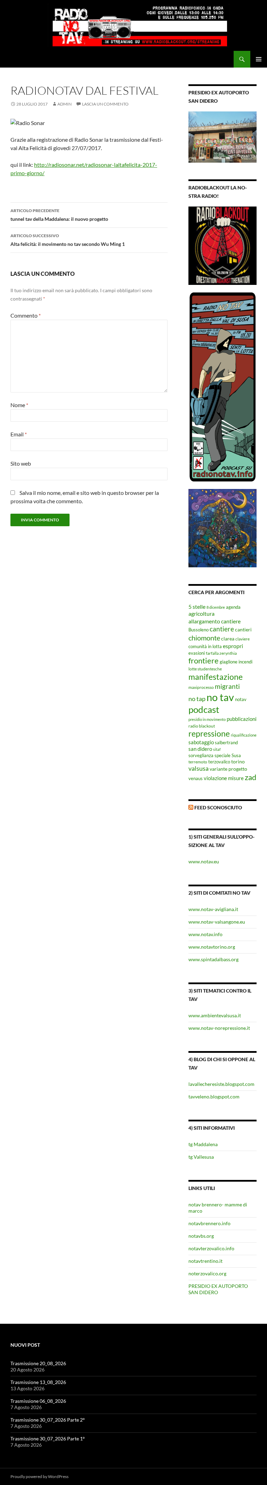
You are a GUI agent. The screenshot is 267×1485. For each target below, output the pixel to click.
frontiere (203, 660)
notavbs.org (201, 1236)
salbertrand (226, 742)
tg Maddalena (203, 1144)
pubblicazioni (242, 719)
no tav (220, 697)
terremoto (197, 761)
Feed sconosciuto (218, 807)
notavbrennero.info (209, 1223)
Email (18, 434)
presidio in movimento (207, 719)
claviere (242, 638)
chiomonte (204, 637)
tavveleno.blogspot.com (214, 1096)
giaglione (228, 661)
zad (250, 777)
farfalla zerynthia (221, 653)
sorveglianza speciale (209, 755)
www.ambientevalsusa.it (214, 1015)
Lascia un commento (105, 104)
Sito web (20, 463)
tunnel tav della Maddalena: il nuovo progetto (59, 215)
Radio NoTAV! (30, 59)
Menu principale (258, 59)
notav (240, 699)
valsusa (198, 768)
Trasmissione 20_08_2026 (38, 1363)
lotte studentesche (205, 668)
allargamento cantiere (214, 621)
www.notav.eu (203, 861)
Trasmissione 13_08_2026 (38, 1382)
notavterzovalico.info (211, 1248)
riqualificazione (244, 735)
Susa (236, 755)
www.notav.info (205, 934)
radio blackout (201, 725)
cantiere (222, 629)
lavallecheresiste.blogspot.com (221, 1084)
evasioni (196, 653)
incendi (245, 661)
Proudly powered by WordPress (39, 1476)
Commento (25, 315)
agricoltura (201, 613)
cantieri (243, 629)
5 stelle (196, 606)
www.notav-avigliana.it (213, 909)
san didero (200, 749)
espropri (233, 646)
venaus (195, 778)
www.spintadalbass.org (213, 959)
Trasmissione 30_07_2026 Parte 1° (47, 1438)
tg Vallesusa (201, 1157)
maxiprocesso (201, 687)
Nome (19, 405)
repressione (209, 733)
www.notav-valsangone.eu (216, 922)
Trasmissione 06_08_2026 (38, 1401)
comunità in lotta (205, 646)
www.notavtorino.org (211, 947)
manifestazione (215, 677)
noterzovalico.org (207, 1273)
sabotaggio (201, 742)
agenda (233, 607)
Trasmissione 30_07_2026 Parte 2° (47, 1420)
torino (238, 761)
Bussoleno (198, 629)
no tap (196, 698)
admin (64, 104)
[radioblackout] (222, 245)
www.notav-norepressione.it (219, 1028)
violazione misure (224, 778)
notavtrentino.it (205, 1261)
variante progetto (228, 769)
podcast (203, 709)
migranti (227, 686)
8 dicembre (216, 607)
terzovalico (219, 761)
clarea (227, 639)
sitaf (217, 749)
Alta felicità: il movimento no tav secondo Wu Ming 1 (67, 240)
